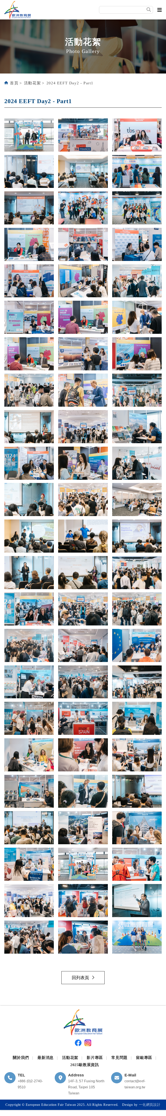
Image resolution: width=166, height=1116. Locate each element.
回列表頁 (80, 977)
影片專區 (95, 1057)
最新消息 (45, 1057)
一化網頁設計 (150, 1104)
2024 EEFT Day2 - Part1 (69, 83)
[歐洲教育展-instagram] (88, 1043)
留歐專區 (144, 1057)
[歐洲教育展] (17, 10)
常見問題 (119, 1057)
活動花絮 (32, 83)
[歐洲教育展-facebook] (78, 1043)
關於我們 (21, 1057)
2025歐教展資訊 (84, 1065)
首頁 (14, 83)
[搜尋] (149, 9)
